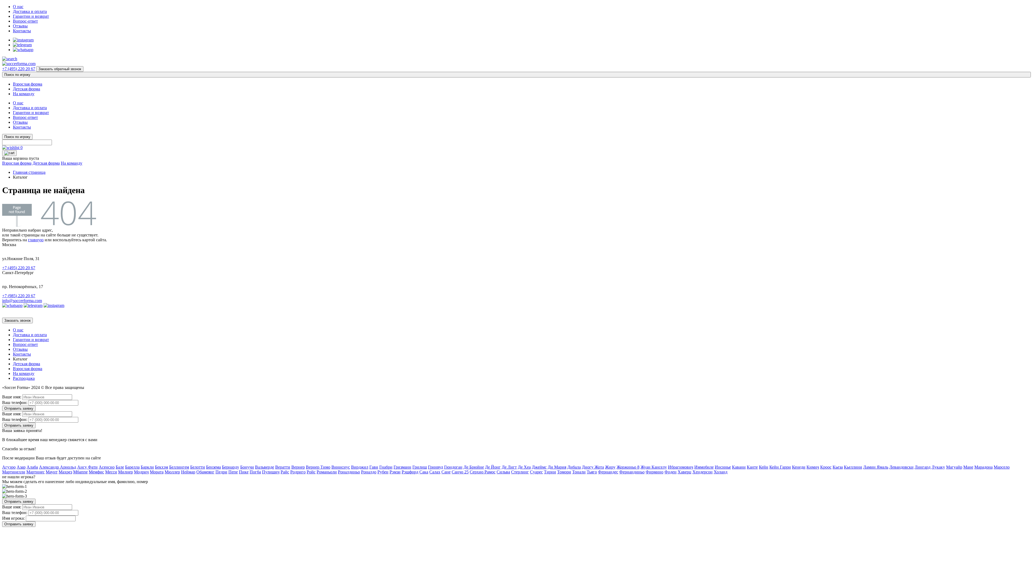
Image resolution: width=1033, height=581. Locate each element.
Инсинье (723, 467)
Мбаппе (80, 472)
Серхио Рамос (483, 472)
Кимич (812, 467)
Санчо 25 (460, 472)
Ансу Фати (87, 467)
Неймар (188, 472)
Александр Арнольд (57, 467)
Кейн (763, 467)
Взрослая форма (27, 84)
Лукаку (938, 467)
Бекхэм (161, 467)
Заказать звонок (17, 320)
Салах (434, 472)
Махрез (65, 472)
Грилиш (419, 467)
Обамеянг (205, 472)
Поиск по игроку (17, 75)
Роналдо (368, 472)
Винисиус (340, 467)
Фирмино (654, 472)
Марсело (1002, 467)
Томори (564, 472)
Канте (752, 467)
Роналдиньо (349, 472)
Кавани (739, 467)
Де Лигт (509, 467)
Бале (120, 467)
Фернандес (608, 472)
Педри (221, 472)
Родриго (298, 472)
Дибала (574, 467)
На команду (23, 93)
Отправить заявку (18, 408)
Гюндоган (453, 467)
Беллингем (179, 467)
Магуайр (954, 467)
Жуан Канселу (654, 467)
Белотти (197, 467)
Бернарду (230, 467)
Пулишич (271, 472)
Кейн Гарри (780, 467)
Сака (423, 472)
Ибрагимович (680, 467)
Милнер (125, 472)
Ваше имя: (11, 397)
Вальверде (264, 467)
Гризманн (402, 467)
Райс (285, 472)
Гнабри (385, 467)
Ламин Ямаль (875, 467)
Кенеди (798, 467)
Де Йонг (493, 467)
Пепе (233, 472)
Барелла (132, 467)
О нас (18, 6)
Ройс (311, 472)
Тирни (550, 472)
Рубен (382, 472)
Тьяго (592, 472)
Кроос (826, 467)
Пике (244, 472)
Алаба (32, 467)
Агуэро (9, 467)
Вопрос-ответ (25, 21)
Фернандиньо (632, 472)
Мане (968, 467)
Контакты (22, 31)
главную (36, 240)
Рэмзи (395, 472)
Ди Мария (557, 467)
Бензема (213, 467)
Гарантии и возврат (31, 16)
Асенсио (107, 467)
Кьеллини (853, 467)
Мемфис (96, 472)
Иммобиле (704, 467)
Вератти (282, 467)
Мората (157, 472)
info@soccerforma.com (22, 300)
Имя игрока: (13, 518)
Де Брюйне (474, 467)
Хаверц (684, 472)
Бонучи (247, 467)
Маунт (52, 472)
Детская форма (26, 89)
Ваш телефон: (14, 402)
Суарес (536, 472)
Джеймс (539, 467)
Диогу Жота (593, 467)
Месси (111, 472)
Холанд (720, 472)
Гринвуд (435, 467)
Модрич (141, 472)
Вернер (298, 467)
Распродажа (24, 378)
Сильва (503, 472)
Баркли (147, 467)
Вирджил (359, 467)
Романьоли (327, 472)
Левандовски (901, 467)
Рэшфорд (410, 472)
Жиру (610, 467)
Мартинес (35, 472)
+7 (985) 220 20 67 (18, 295)
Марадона (983, 467)
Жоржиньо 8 (628, 467)
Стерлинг (520, 472)
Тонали (579, 472)
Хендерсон (702, 472)
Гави (373, 467)
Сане (446, 472)
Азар (21, 467)
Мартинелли (13, 472)
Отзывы (20, 26)
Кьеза (838, 467)
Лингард (923, 467)
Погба (255, 472)
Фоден (670, 472)
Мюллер (172, 472)
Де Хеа (524, 467)
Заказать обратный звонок (59, 69)
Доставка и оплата (30, 11)
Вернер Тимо (318, 467)
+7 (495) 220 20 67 (18, 68)
